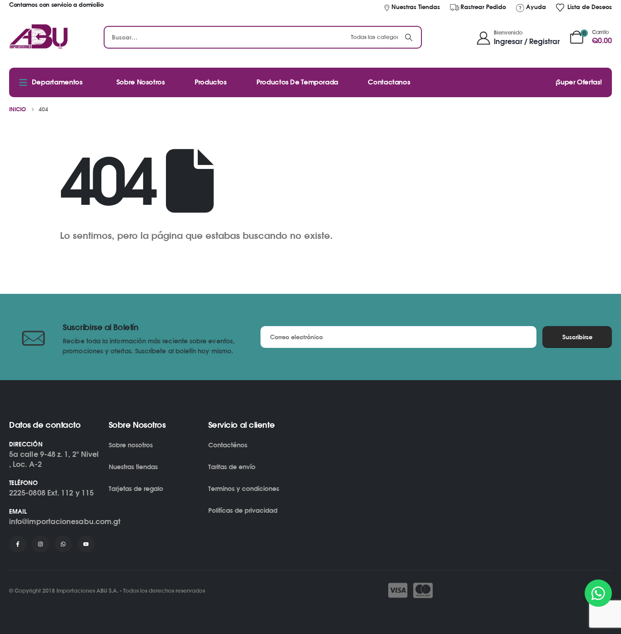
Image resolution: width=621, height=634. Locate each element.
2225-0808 (27, 492)
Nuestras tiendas (133, 467)
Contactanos (389, 82)
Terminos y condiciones (243, 488)
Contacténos (227, 445)
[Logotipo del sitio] (39, 37)
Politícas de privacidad (242, 510)
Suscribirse (577, 337)
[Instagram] (40, 544)
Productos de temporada (297, 82)
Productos (211, 82)
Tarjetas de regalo (136, 488)
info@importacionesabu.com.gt (64, 521)
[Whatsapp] (63, 544)
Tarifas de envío (231, 467)
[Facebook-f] (17, 544)
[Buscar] (408, 37)
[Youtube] (86, 544)
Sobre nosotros (131, 445)
